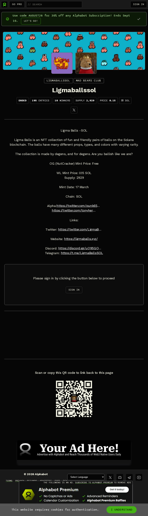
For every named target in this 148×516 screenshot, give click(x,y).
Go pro (17, 4)
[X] (74, 110)
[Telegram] (129, 477)
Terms (9, 480)
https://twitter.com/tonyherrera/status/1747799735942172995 (74, 210)
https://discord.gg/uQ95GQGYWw (80, 248)
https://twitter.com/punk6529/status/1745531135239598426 (78, 205)
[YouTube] (139, 477)
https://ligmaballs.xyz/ (81, 238)
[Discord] (119, 477)
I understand (121, 509)
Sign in (138, 4)
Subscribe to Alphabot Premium (94, 482)
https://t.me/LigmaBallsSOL (82, 253)
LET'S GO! (31, 20)
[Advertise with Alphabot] (74, 449)
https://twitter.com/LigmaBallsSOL (80, 229)
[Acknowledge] (138, 19)
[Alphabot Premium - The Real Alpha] (75, 495)
